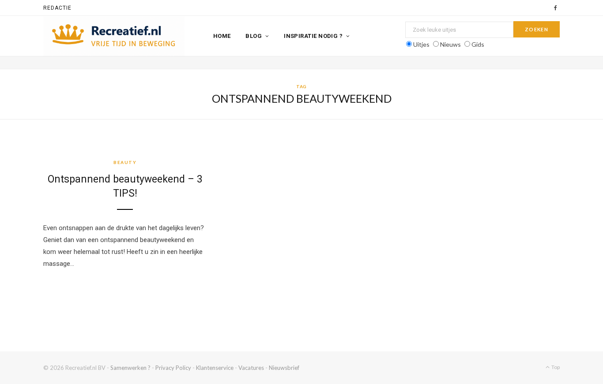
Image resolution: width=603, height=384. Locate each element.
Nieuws (450, 44)
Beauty (124, 162)
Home (222, 36)
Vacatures (251, 367)
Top (555, 367)
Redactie (57, 8)
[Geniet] (114, 36)
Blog (253, 36)
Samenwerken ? (130, 367)
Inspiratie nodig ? (313, 36)
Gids (477, 44)
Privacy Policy (173, 367)
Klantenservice (215, 367)
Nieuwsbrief (284, 367)
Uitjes (421, 44)
